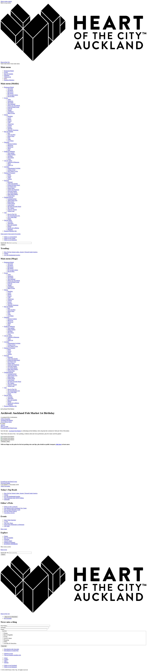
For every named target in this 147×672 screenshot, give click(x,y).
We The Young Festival (10, 511)
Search (3, 244)
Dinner (9, 119)
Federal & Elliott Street (13, 185)
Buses (9, 174)
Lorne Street (10, 205)
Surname (3, 627)
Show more (4, 529)
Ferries (9, 176)
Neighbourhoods (8, 197)
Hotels (9, 218)
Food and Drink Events (10, 428)
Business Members (9, 80)
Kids (8, 150)
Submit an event (8, 653)
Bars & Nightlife (8, 74)
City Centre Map (12, 217)
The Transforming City (13, 215)
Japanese (9, 128)
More (5, 78)
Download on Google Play (11, 650)
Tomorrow (10, 101)
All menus (10, 90)
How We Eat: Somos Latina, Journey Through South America (20, 252)
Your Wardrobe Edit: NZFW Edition (14, 498)
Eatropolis (7, 499)
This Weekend (11, 104)
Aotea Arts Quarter (12, 183)
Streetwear (10, 147)
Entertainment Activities (13, 168)
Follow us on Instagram (10, 240)
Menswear (10, 145)
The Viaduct (10, 208)
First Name (4, 625)
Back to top (4, 549)
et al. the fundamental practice (12, 255)
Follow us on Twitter (9, 238)
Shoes (9, 148)
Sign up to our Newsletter (11, 616)
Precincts (6, 180)
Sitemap (6, 662)
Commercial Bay (12, 199)
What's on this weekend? (10, 506)
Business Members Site (10, 231)
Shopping (6, 75)
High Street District (12, 194)
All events (10, 88)
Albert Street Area (12, 200)
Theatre (9, 110)
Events (6, 72)
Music (9, 163)
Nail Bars (10, 156)
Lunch (9, 118)
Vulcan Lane (10, 211)
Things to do (7, 77)
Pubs (8, 137)
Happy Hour (10, 136)
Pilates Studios (11, 154)
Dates (3, 423)
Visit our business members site (12, 655)
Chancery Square (12, 209)
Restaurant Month (9, 71)
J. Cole (6, 521)
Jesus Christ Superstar (10, 520)
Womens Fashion (12, 144)
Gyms (9, 159)
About (5, 658)
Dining (6, 114)
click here (59, 444)
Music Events (11, 113)
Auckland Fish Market (7, 420)
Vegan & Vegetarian (12, 130)
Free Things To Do (12, 171)
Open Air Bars (11, 134)
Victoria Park (11, 196)
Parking (9, 179)
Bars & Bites (10, 96)
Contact (6, 659)
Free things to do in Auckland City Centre (15, 508)
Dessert (9, 121)
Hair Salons (10, 157)
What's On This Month (13, 105)
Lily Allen (7, 526)
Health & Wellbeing (9, 151)
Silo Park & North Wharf (14, 206)
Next (8, 441)
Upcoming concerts (9, 513)
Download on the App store (11, 649)
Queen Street (10, 188)
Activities (6, 166)
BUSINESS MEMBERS (11, 544)
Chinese (9, 125)
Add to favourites (5, 419)
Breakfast (10, 116)
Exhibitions (10, 111)
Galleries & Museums (13, 162)
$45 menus (10, 93)
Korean (9, 127)
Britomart (10, 182)
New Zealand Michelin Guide (12, 509)
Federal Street (11, 203)
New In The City (12, 214)
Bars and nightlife (12, 225)
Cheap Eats (10, 124)
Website (3, 425)
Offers (5, 641)
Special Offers (8, 220)
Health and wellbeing (13, 228)
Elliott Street (10, 202)
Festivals (9, 108)
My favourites (8, 618)
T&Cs (5, 661)
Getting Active (11, 170)
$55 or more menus (12, 95)
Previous (3, 441)
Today (9, 99)
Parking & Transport (9, 173)
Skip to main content (6, 1)
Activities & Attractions (10, 643)
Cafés (9, 122)
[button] (8, 234)
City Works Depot (12, 192)
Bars (8, 133)
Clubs (9, 139)
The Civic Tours (8, 523)
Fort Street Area (11, 186)
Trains (9, 177)
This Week (10, 102)
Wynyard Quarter (12, 191)
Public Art (10, 165)
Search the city (5, 243)
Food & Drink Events (13, 107)
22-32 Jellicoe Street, (6, 422)
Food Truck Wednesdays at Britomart (14, 524)
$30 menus (10, 92)
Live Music (10, 140)
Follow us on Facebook (10, 237)
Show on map (4, 426)
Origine (6, 253)
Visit (5, 212)
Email (2, 629)
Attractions (10, 223)
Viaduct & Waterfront (13, 189)
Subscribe (3, 646)
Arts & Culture (8, 160)
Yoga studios (10, 153)
